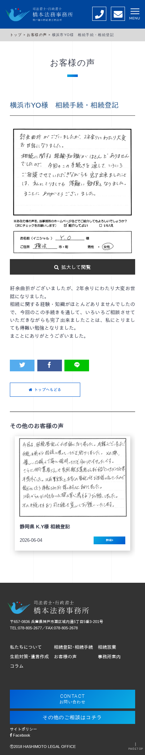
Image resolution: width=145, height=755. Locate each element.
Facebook (21, 735)
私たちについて (26, 647)
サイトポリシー (23, 729)
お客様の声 (65, 656)
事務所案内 (109, 656)
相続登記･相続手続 (73, 647)
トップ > (18, 34)
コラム (17, 666)
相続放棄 (107, 647)
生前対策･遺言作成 (29, 656)
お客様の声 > (39, 34)
